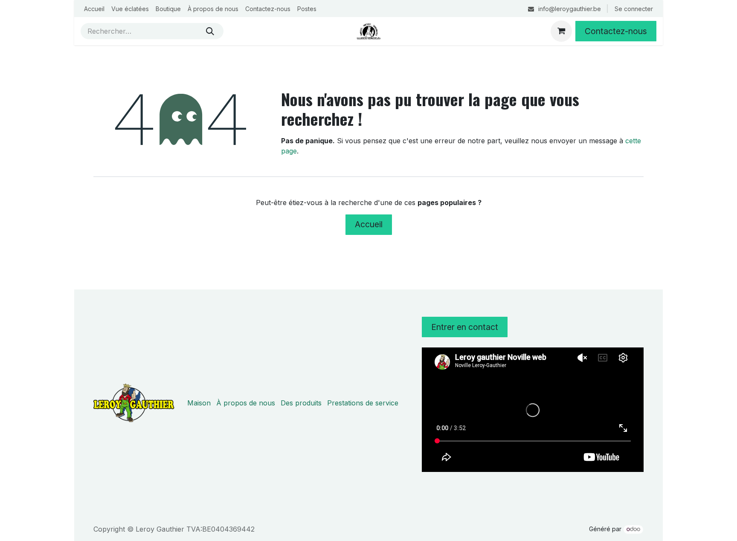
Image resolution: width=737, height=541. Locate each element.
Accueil (369, 224)
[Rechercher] (210, 31)
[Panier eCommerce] (561, 31)
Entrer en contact (464, 327)
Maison (199, 403)
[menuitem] (94, 9)
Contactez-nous (616, 31)
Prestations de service (362, 403)
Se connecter (634, 8)
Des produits (301, 403)
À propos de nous (245, 403)
